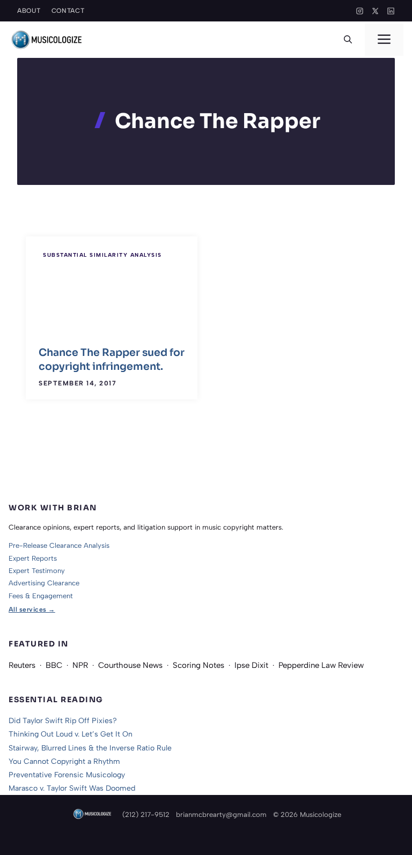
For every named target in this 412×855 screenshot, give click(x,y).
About (29, 10)
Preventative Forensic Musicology (67, 774)
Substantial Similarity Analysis (102, 254)
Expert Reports (33, 558)
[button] (348, 40)
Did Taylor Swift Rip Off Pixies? (63, 720)
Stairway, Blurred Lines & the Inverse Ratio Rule (90, 748)
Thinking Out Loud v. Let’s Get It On (71, 734)
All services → (32, 609)
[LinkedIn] (391, 11)
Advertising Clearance (44, 583)
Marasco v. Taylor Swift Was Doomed (72, 788)
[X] (375, 11)
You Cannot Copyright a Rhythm (64, 761)
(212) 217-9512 (146, 815)
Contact (68, 10)
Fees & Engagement (41, 596)
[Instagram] (360, 11)
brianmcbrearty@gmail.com (221, 815)
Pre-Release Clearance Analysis (59, 545)
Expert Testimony (37, 571)
